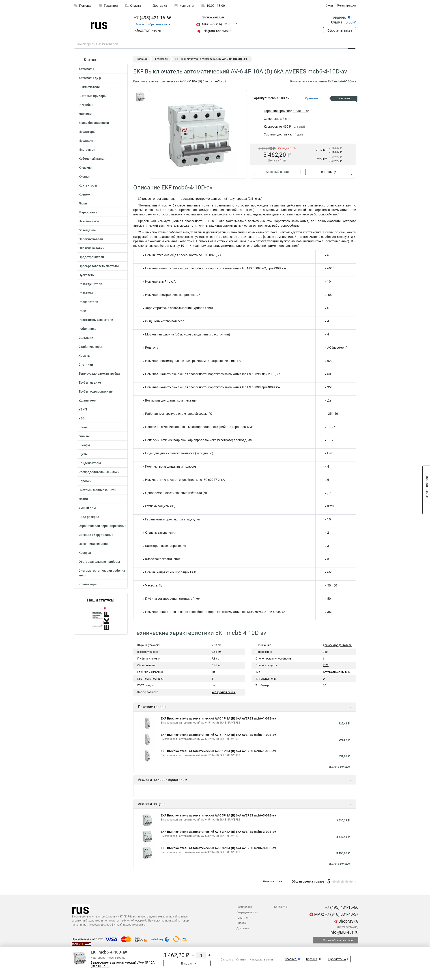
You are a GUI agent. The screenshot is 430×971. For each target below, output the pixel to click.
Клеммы (85, 167)
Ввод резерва (89, 517)
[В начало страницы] (354, 959)
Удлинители (88, 400)
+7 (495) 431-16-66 (152, 17)
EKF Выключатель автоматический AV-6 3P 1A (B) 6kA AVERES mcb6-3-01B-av (218, 815)
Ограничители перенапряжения (102, 526)
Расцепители (88, 302)
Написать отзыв (272, 881)
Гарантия (111, 5)
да (213, 685)
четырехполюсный (224, 692)
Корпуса (85, 552)
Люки (83, 203)
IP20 (326, 665)
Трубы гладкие (90, 382)
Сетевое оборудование (96, 535)
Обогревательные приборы (99, 561)
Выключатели (89, 87)
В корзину (328, 172)
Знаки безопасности (94, 123)
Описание (227, 959)
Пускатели (87, 275)
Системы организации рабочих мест (102, 573)
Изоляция (86, 140)
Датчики (85, 114)
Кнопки (84, 176)
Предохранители (91, 257)
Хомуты (84, 355)
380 (325, 651)
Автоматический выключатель (343, 672)
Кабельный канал (92, 158)
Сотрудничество (247, 912)
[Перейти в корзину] (326, 20)
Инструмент (88, 149)
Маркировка (88, 212)
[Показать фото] (140, 96)
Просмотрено (337, 959)
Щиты (83, 454)
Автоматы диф (90, 78)
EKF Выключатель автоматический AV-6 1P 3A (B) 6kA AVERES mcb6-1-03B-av (218, 751)
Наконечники (89, 221)
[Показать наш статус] (101, 618)
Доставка (159, 5)
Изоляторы (87, 131)
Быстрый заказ (277, 172)
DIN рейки (86, 105)
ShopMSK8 (348, 921)
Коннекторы (88, 584)
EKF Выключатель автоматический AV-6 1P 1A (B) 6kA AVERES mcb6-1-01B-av (218, 718)
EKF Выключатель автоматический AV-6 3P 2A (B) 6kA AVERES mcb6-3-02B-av (218, 832)
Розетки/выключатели (96, 320)
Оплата (135, 5)
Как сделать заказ (261, 959)
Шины (83, 427)
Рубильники (88, 329)
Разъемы (86, 293)
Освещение (87, 230)
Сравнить (291, 959)
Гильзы (84, 436)
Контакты (186, 5)
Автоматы (86, 69)
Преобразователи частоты (99, 266)
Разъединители (90, 284)
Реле (82, 311)
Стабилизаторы (90, 346)
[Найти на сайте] (352, 44)
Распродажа (244, 907)
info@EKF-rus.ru (343, 932)
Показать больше (338, 766)
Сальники (86, 337)
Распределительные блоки (99, 472)
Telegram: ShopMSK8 (216, 31)
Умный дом (87, 508)
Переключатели (91, 239)
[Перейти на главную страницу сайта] (99, 24)
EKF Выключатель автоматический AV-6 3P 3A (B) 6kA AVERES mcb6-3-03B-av (218, 848)
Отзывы (241, 959)
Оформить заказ (339, 30)
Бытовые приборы (92, 96)
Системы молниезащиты (97, 490)
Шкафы (84, 445)
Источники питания (93, 544)
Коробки (85, 481)
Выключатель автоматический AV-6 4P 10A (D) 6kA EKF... (123, 964)
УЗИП (83, 409)
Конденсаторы (90, 463)
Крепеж (84, 194)
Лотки (83, 499)
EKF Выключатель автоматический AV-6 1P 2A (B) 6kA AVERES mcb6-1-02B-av (218, 735)
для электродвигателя (337, 645)
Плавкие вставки (91, 248)
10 (324, 685)
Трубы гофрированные (96, 391)
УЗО (82, 418)
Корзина (311, 959)
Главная (142, 59)
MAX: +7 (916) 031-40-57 (219, 24)
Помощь (85, 5)
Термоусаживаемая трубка (99, 373)
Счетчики (86, 364)
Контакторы (88, 185)
